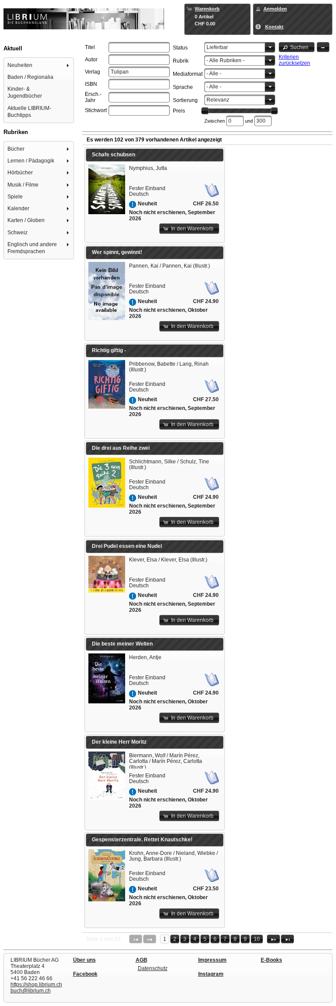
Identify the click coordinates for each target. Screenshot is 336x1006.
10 (257, 939)
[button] (297, 47)
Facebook (85, 974)
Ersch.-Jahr (93, 97)
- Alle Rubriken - (225, 60)
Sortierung (185, 100)
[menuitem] (39, 65)
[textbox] (139, 47)
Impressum (212, 960)
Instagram (211, 974)
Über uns (84, 960)
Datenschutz (153, 968)
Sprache (183, 87)
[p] (273, 939)
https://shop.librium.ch (36, 984)
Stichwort (96, 110)
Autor (91, 59)
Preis (179, 111)
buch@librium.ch (30, 991)
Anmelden (275, 8)
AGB (141, 960)
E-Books (271, 960)
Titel (90, 47)
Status (180, 48)
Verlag (92, 72)
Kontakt (274, 26)
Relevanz (217, 100)
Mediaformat (188, 74)
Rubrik (181, 61)
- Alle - (213, 74)
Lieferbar (217, 47)
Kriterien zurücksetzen (294, 60)
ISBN (91, 84)
